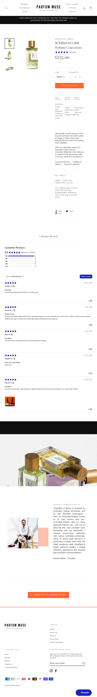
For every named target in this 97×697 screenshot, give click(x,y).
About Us (53, 636)
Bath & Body (72, 4)
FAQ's (7, 654)
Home (24, 11)
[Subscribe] (83, 663)
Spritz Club (53, 632)
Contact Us (8, 664)
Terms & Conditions (56, 642)
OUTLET (72, 11)
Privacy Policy (54, 639)
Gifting (72, 8)
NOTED (52, 629)
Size (57, 72)
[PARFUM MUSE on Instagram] (51, 670)
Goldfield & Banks (64, 39)
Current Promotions (11, 667)
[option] (48, 20)
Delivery (7, 657)
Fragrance (24, 8)
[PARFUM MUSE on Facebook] (55, 670)
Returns (7, 661)
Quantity (74, 72)
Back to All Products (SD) (50, 595)
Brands (24, 4)
